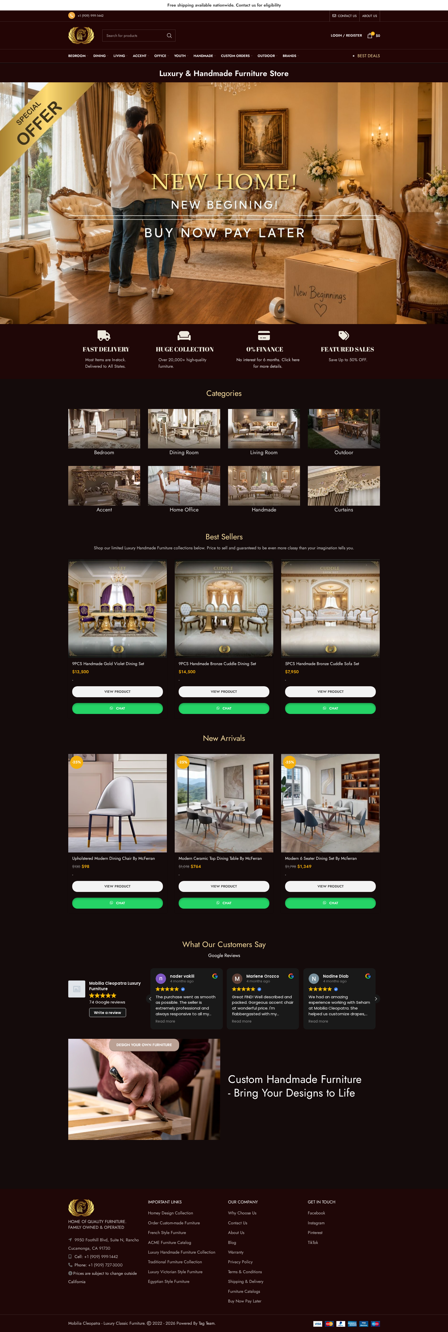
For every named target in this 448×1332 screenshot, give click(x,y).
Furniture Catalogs (244, 1291)
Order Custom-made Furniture (174, 1223)
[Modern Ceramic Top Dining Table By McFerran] (224, 803)
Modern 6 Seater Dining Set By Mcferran (321, 858)
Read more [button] (165, 1021)
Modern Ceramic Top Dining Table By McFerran (220, 858)
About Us (236, 1233)
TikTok (313, 1242)
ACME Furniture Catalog (169, 1242)
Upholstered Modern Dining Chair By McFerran (113, 858)
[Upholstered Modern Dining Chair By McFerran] (117, 803)
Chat (120, 708)
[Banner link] (104, 437)
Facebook (316, 1213)
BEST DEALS (369, 56)
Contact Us (237, 1223)
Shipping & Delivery (245, 1281)
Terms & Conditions (245, 1272)
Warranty (235, 1252)
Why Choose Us (242, 1213)
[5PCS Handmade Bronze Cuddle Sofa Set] (330, 608)
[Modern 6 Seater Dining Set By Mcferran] (330, 803)
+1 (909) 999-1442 (91, 15)
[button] (376, 999)
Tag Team (206, 1323)
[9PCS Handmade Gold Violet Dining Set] (117, 608)
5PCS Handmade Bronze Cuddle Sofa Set (322, 664)
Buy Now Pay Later (244, 1301)
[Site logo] (81, 35)
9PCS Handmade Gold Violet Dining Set (108, 664)
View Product (117, 691)
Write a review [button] (107, 1012)
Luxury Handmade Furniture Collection (181, 1252)
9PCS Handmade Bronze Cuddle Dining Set (217, 664)
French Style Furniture (167, 1233)
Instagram (316, 1223)
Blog (232, 1242)
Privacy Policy (240, 1262)
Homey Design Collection (170, 1213)
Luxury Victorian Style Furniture (175, 1272)
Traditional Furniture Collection (175, 1262)
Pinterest (315, 1233)
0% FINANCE (264, 349)
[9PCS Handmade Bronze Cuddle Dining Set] (224, 608)
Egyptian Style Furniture (168, 1281)
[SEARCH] (169, 36)
